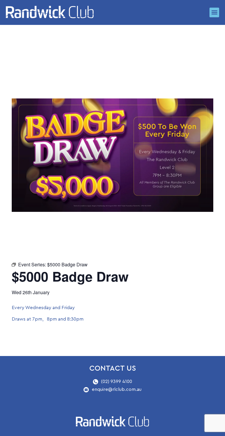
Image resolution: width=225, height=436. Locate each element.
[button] (214, 12)
